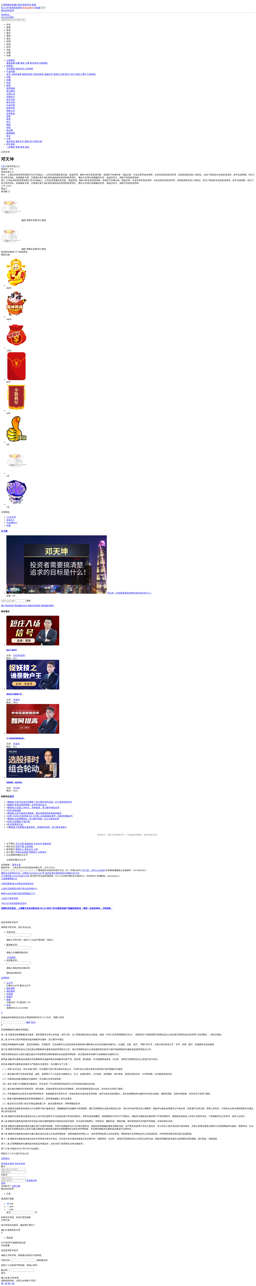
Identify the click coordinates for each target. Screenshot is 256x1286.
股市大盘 (16, 865)
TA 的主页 (11, 517)
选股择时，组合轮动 (14, 782)
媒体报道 (29, 844)
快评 (8, 83)
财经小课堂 (81, 74)
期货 (8, 119)
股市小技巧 (70, 74)
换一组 (4, 1283)
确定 (28, 1022)
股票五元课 (58, 74)
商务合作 (29, 849)
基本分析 (10, 102)
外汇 (8, 122)
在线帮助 (43, 63)
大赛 (8, 138)
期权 (8, 124)
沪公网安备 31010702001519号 (15, 876)
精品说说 (19, 69)
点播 (27, 63)
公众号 (9, 983)
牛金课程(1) (11, 523)
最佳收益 (10, 141)
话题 (8, 77)
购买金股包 (28, 8)
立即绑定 (5, 978)
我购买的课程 (34, 606)
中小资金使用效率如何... (15, 738)
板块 (22, 147)
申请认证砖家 (21, 852)
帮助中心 (19, 849)
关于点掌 (19, 844)
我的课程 (10, 988)
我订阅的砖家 (7, 606)
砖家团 (9, 66)
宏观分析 (10, 108)
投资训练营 (38, 74)
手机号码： (6, 1260)
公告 (36, 849)
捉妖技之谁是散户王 (14, 694)
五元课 (4, 531)
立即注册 (16, 1186)
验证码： (5, 1270)
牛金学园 (10, 71)
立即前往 (5, 1158)
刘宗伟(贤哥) (19, 655)
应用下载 (19, 846)
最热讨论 (29, 141)
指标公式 (10, 110)
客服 (8, 999)
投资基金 (10, 113)
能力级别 (10, 91)
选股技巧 (10, 97)
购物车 (9, 997)
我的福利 (10, 991)
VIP (2, 166)
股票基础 (10, 88)
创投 (8, 127)
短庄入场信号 (11, 650)
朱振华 (16, 700)
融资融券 (10, 133)
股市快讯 (34, 63)
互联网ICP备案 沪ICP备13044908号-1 (18, 870)
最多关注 (19, 141)
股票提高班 (27, 74)
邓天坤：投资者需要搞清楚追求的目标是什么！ (129, 593)
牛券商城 (91, 74)
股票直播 (10, 63)
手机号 (4, 1175)
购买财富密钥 (15, 8)
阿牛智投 (10, 144)
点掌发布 (42, 852)
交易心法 (10, 94)
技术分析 (10, 99)
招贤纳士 (33, 852)
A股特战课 (16, 74)
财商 (8, 85)
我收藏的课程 (47, 606)
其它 (8, 136)
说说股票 (10, 69)
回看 (17, 63)
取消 (33, 1022)
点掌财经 (10, 60)
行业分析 (10, 105)
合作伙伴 (38, 844)
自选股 (9, 994)
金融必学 (48, 74)
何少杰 (16, 788)
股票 (17, 147)
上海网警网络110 (9, 879)
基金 (27, 147)
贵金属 (9, 130)
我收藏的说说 (20, 606)
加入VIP (5, 8)
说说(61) (10, 520)
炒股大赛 (38, 141)
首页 (8, 74)
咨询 (8, 1005)
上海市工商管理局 (9, 898)
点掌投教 (29, 846)
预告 (22, 63)
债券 (8, 116)
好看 (8, 80)
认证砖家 (29, 69)
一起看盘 (10, 147)
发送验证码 (31, 1180)
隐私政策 (47, 844)
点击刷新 (11, 957)
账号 (3, 1166)
